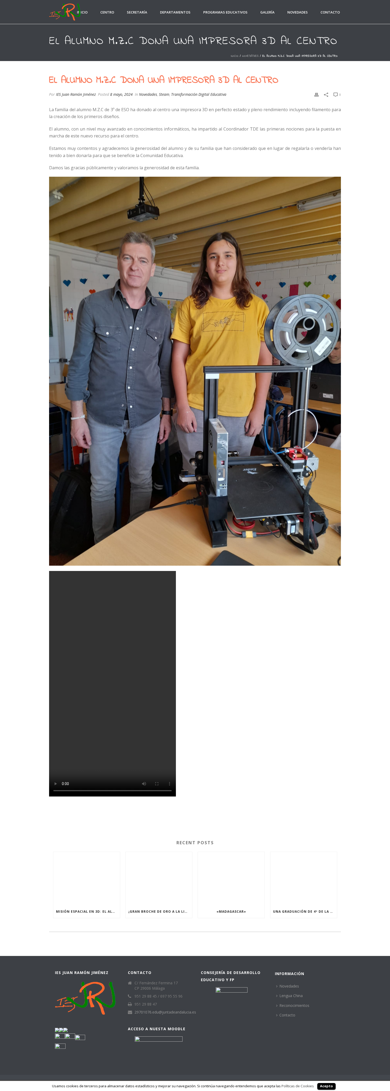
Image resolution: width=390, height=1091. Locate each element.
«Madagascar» (231, 911)
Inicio (82, 12)
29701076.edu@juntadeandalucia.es (165, 1012)
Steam (164, 94)
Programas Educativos (225, 12)
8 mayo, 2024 (121, 94)
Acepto (326, 1086)
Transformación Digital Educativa (198, 94)
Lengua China (291, 995)
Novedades (297, 12)
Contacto (330, 12)
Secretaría (137, 12)
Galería (267, 12)
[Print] (316, 94)
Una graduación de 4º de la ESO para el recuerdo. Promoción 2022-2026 (305, 911)
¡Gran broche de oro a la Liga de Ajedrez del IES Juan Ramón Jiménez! (160, 911)
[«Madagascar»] (231, 878)
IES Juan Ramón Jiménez (76, 94)
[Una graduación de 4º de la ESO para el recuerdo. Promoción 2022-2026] (303, 878)
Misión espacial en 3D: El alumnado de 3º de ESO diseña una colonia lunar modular (88, 911)
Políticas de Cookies (297, 1086)
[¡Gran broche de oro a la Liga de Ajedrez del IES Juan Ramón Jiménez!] (159, 878)
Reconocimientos (294, 1005)
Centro (107, 12)
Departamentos (175, 12)
